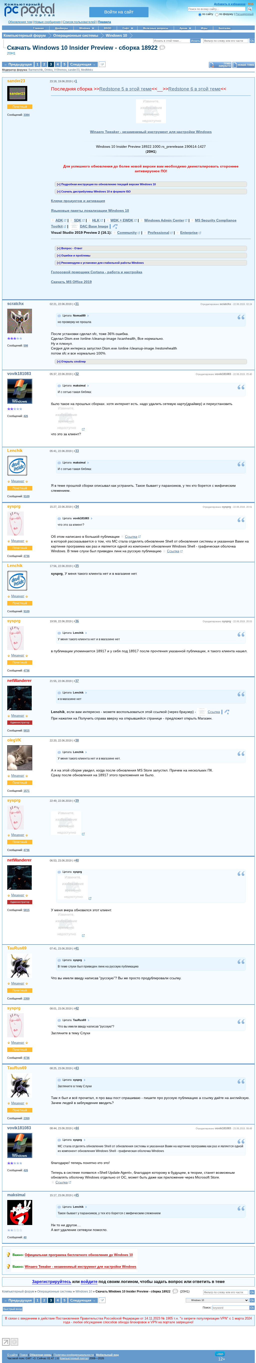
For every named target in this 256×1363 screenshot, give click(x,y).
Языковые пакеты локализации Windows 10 (90, 210)
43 (77, 1068)
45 (77, 1195)
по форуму (226, 14)
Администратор (20, 722)
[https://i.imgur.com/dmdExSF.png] (68, 834)
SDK (77, 220)
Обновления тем (20, 22)
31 (77, 304)
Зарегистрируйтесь (51, 1282)
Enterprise (189, 232)
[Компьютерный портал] (28, 16)
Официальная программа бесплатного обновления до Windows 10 (79, 1255)
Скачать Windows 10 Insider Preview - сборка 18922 (82, 47)
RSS (251, 4)
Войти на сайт (119, 12)
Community (127, 232)
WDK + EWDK (121, 220)
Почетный (19, 106)
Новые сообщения (47, 22)
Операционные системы (75, 35)
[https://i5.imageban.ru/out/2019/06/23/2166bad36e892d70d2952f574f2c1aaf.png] (68, 935)
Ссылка (131, 536)
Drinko (48, 69)
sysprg (13, 506)
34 (77, 506)
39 (77, 800)
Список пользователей (79, 22)
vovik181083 (19, 374)
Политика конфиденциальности (74, 1354)
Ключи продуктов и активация (78, 201)
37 (77, 681)
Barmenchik (35, 69)
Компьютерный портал (74, 1358)
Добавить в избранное (230, 4)
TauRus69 (16, 948)
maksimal (16, 1195)
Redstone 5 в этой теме (125, 89)
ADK (59, 220)
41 (77, 948)
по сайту (207, 14)
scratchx (15, 304)
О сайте (12, 1354)
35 (77, 566)
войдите (89, 1282)
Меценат (17, 481)
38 (77, 740)
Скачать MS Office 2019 (71, 282)
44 (77, 1128)
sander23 (74, 69)
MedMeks (87, 69)
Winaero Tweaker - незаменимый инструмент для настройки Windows (151, 132)
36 (77, 621)
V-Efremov (60, 69)
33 (77, 451)
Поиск (24, 1354)
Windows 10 (116, 35)
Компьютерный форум (25, 35)
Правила (104, 22)
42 (77, 1008)
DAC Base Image (94, 226)
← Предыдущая (18, 64)
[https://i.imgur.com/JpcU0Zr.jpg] (68, 429)
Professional (158, 232)
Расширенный (245, 14)
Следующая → (83, 64)
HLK (96, 220)
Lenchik (14, 450)
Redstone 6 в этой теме (194, 89)
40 (77, 860)
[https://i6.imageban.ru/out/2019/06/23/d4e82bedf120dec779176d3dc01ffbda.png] (75, 898)
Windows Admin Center (164, 220)
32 (77, 374)
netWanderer (19, 680)
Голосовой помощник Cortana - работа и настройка (96, 272)
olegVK (14, 740)
